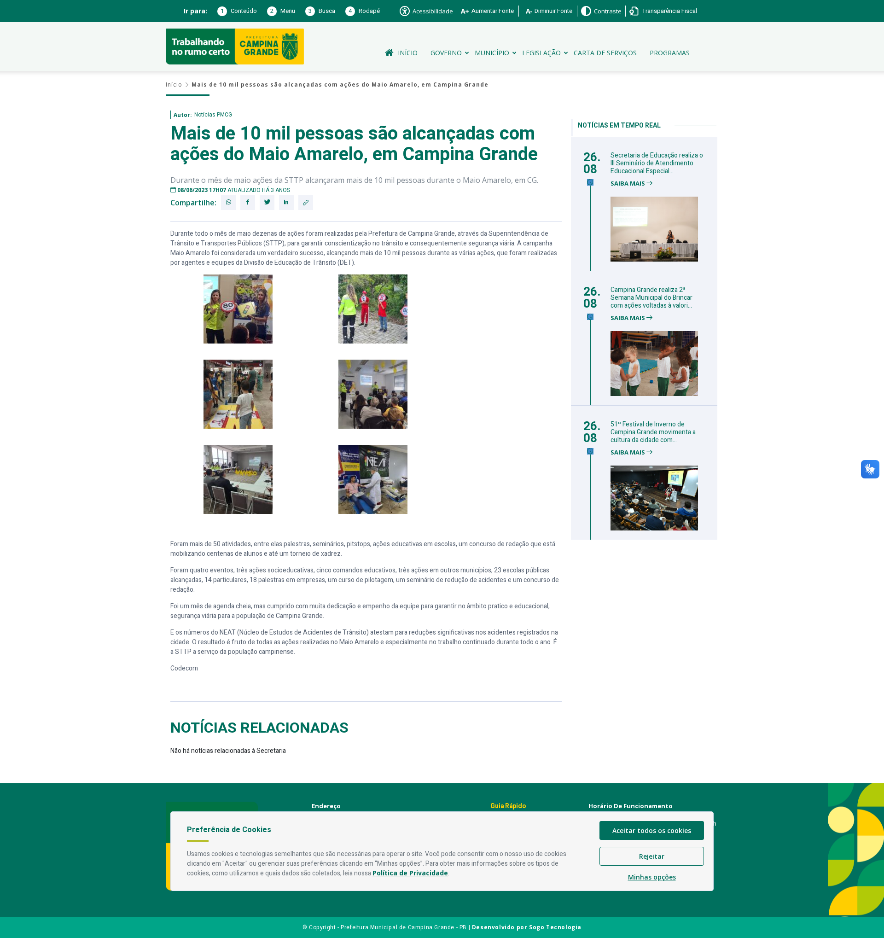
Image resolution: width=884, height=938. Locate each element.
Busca (321, 10)
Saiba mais (628, 183)
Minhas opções (652, 877)
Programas (670, 52)
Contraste (608, 11)
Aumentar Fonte (492, 10)
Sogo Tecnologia (555, 927)
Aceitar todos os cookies (651, 830)
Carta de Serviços (605, 52)
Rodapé (364, 10)
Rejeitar (651, 856)
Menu (282, 10)
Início (408, 52)
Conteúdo (239, 10)
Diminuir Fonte (553, 10)
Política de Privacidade (410, 872)
